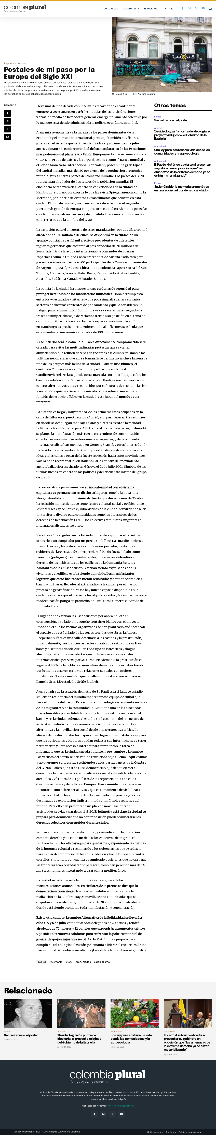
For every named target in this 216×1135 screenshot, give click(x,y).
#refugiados (83, 961)
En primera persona (15, 63)
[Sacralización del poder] (28, 1013)
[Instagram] (189, 8)
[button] (210, 8)
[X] (196, 8)
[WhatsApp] (7, 137)
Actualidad (160, 146)
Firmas (157, 116)
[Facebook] (182, 8)
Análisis (158, 128)
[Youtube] (203, 8)
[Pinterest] (7, 129)
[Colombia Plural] (30, 8)
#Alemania (55, 961)
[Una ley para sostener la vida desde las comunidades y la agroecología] (135, 1013)
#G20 (68, 961)
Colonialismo (102, 961)
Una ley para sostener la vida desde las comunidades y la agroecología (131, 1039)
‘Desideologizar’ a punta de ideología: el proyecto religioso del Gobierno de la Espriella (182, 135)
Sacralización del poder (171, 120)
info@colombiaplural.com (120, 1105)
